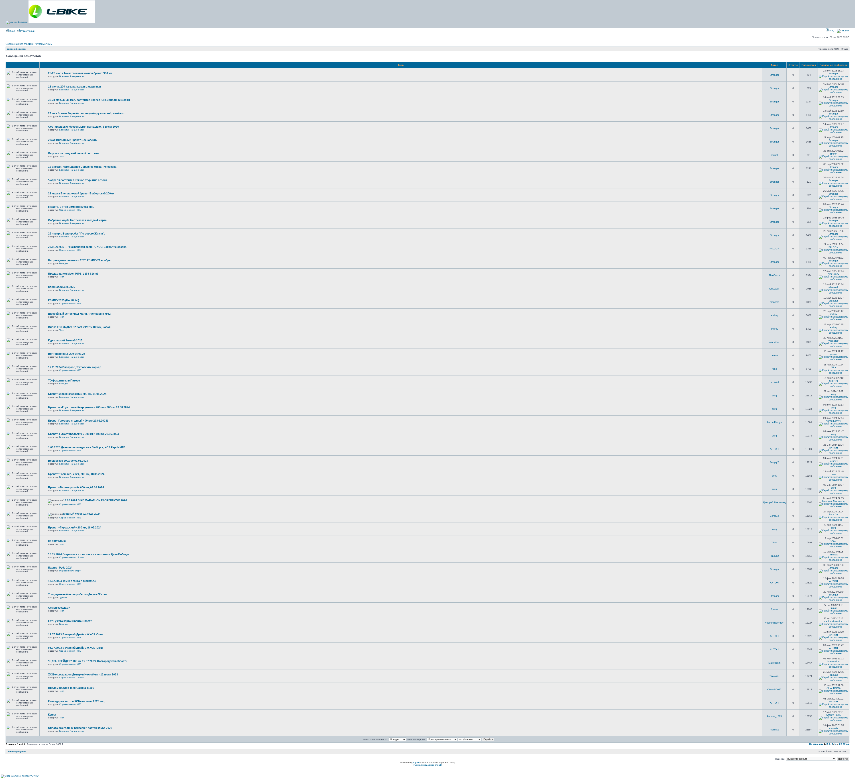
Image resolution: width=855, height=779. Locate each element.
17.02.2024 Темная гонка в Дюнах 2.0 (72, 581)
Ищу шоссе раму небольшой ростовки (73, 153)
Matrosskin (774, 662)
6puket (774, 155)
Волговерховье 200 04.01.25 (66, 353)
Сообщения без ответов (19, 44)
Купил (52, 714)
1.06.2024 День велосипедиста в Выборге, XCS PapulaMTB (86, 447)
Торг (61, 156)
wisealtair (774, 288)
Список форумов (16, 49)
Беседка (63, 263)
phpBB (416, 762)
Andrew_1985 (774, 716)
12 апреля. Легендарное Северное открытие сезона (82, 166)
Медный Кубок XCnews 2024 (81, 513)
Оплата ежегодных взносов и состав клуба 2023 (80, 728)
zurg (774, 395)
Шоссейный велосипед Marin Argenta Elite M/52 (79, 313)
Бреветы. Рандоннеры (71, 76)
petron (774, 355)
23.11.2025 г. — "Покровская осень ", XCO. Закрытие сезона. (87, 247)
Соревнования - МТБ (70, 210)
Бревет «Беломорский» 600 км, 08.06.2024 (76, 487)
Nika (774, 368)
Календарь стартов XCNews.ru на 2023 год (76, 701)
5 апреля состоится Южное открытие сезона (77, 180)
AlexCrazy (774, 275)
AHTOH (774, 449)
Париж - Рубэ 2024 (60, 567)
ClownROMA (774, 689)
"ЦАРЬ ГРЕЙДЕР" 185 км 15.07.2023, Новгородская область (87, 661)
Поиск (845, 30)
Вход (12, 31)
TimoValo (774, 556)
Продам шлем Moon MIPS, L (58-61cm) (73, 273)
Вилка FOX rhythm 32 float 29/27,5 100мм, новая (79, 327)
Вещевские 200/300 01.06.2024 (68, 460)
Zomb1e (774, 515)
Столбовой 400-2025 (61, 287)
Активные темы (43, 44)
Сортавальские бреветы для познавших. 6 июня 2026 (83, 126)
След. (846, 744)
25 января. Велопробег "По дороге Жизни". (76, 233)
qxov (774, 475)
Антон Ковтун (774, 422)
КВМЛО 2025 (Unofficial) (63, 300)
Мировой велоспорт (70, 570)
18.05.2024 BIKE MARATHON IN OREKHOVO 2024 (95, 500)
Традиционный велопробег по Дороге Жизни (77, 594)
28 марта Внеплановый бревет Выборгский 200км (81, 193)
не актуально (57, 540)
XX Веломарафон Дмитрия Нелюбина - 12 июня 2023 (83, 674)
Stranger (774, 74)
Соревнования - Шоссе (71, 557)
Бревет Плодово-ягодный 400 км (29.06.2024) (78, 420)
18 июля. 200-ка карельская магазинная (74, 86)
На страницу (816, 744)
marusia (774, 729)
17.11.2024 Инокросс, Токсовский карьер (74, 367)
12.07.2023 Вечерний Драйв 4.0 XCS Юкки (75, 634)
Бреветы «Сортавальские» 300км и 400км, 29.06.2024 (83, 434)
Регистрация (27, 31)
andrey (774, 315)
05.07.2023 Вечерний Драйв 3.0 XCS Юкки (75, 647)
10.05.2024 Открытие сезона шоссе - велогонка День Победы (88, 554)
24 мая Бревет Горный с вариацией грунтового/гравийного (86, 113)
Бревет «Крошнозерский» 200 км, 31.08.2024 (77, 394)
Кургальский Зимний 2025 (65, 340)
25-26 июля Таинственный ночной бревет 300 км (80, 73)
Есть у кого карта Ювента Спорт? (70, 621)
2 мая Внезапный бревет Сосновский (72, 140)
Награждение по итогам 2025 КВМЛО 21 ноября (79, 260)
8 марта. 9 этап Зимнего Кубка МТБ (71, 206)
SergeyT (774, 462)
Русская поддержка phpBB (427, 765)
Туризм (63, 597)
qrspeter (774, 302)
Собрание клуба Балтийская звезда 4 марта (77, 220)
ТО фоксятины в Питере (64, 380)
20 (840, 744)
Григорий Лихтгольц (774, 502)
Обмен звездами (59, 607)
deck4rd (774, 382)
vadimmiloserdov (774, 622)
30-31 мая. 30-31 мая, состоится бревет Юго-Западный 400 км (89, 100)
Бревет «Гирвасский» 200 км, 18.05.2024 (74, 527)
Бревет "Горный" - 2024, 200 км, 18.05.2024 (76, 474)
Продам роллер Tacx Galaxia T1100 (71, 687)
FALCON (774, 248)
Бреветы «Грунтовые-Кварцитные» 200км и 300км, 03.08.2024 (89, 407)
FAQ (831, 30)
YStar (774, 542)
